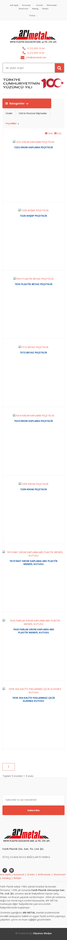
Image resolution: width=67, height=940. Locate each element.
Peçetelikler (11, 123)
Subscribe (33, 810)
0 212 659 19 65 (35, 52)
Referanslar (52, 5)
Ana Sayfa (14, 5)
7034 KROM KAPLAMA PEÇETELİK (33, 420)
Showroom (23, 8)
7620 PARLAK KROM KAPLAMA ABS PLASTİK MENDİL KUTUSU (33, 631)
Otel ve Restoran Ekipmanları (33, 113)
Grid (50, 133)
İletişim (45, 8)
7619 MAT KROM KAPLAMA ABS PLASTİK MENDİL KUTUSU (33, 562)
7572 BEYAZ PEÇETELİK (33, 352)
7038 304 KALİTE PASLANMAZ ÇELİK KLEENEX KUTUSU (33, 699)
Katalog (35, 8)
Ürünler (39, 5)
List (59, 133)
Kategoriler (17, 103)
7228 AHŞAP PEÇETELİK (33, 215)
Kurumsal (26, 5)
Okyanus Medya (42, 933)
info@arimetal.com (36, 57)
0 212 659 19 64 (35, 48)
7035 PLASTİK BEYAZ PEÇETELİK (34, 284)
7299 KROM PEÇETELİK (33, 489)
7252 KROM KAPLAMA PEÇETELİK (33, 147)
